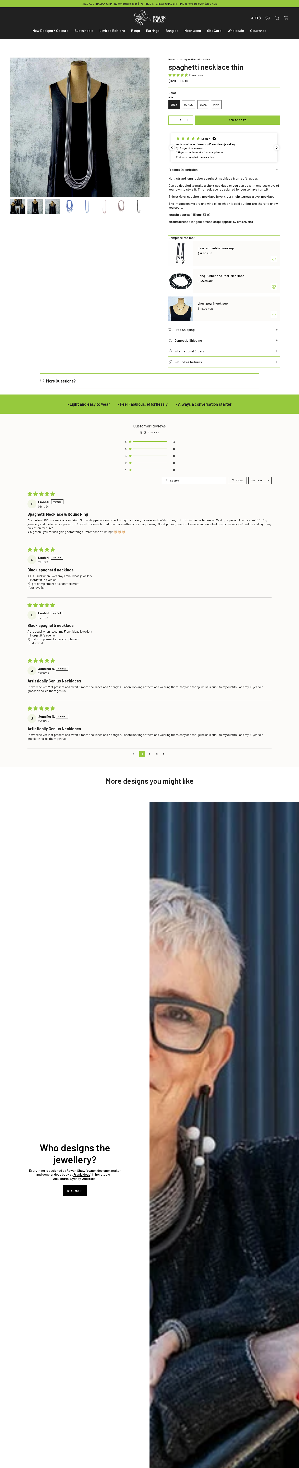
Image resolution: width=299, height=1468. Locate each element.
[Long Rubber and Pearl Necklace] (180, 281)
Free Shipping (185, 329)
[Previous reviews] (172, 147)
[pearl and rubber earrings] (180, 253)
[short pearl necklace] (180, 308)
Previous (10, 127)
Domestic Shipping (188, 340)
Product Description (183, 169)
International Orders (189, 351)
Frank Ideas (81, 1174)
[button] (50, 30)
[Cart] (286, 17)
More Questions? (61, 380)
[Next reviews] (276, 147)
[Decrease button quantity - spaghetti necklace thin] (173, 120)
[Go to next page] (164, 754)
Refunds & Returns (188, 362)
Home (172, 59)
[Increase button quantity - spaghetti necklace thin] (188, 120)
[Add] (274, 259)
